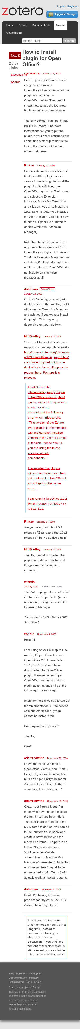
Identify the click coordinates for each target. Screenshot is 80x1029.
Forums (60, 25)
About (37, 982)
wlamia (29, 582)
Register (72, 6)
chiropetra (31, 73)
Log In (60, 6)
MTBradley (32, 336)
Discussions (19, 74)
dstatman (31, 889)
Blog (11, 973)
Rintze (29, 165)
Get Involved (14, 32)
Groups (23, 25)
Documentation (41, 25)
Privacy (34, 977)
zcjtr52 (29, 634)
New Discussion (16, 55)
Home (10, 25)
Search (15, 82)
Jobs (29, 982)
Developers (35, 973)
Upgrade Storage (65, 14)
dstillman (31, 289)
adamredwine (34, 758)
